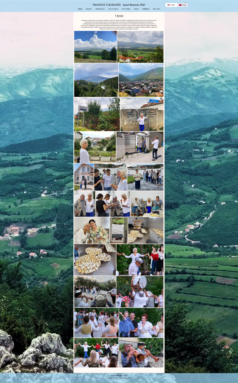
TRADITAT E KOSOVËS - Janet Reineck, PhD (119, 4)
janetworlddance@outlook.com (119, 378)
